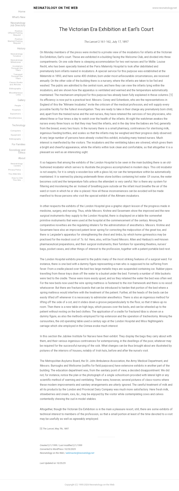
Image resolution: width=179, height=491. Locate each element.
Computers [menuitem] (15, 130)
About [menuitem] (21, 158)
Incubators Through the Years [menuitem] (17, 68)
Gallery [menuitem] (21, 100)
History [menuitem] (21, 48)
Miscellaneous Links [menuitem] (16, 94)
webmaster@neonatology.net (80, 453)
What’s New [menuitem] (18, 17)
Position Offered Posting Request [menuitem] (15, 33)
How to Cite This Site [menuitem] (17, 179)
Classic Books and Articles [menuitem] (16, 83)
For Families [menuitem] (18, 144)
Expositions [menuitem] (15, 114)
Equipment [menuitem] (16, 135)
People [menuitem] (18, 105)
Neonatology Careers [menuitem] (17, 164)
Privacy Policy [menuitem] (14, 170)
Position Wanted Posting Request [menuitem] (15, 41)
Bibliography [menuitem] (15, 88)
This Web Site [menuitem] (14, 174)
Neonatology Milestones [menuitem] (17, 61)
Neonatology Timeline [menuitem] (17, 55)
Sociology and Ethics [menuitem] (17, 151)
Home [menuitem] (21, 11)
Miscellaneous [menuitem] (15, 118)
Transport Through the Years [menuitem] (17, 76)
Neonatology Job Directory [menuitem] (17, 24)
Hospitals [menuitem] (16, 109)
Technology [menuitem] (18, 125)
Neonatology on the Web (56, 8)
